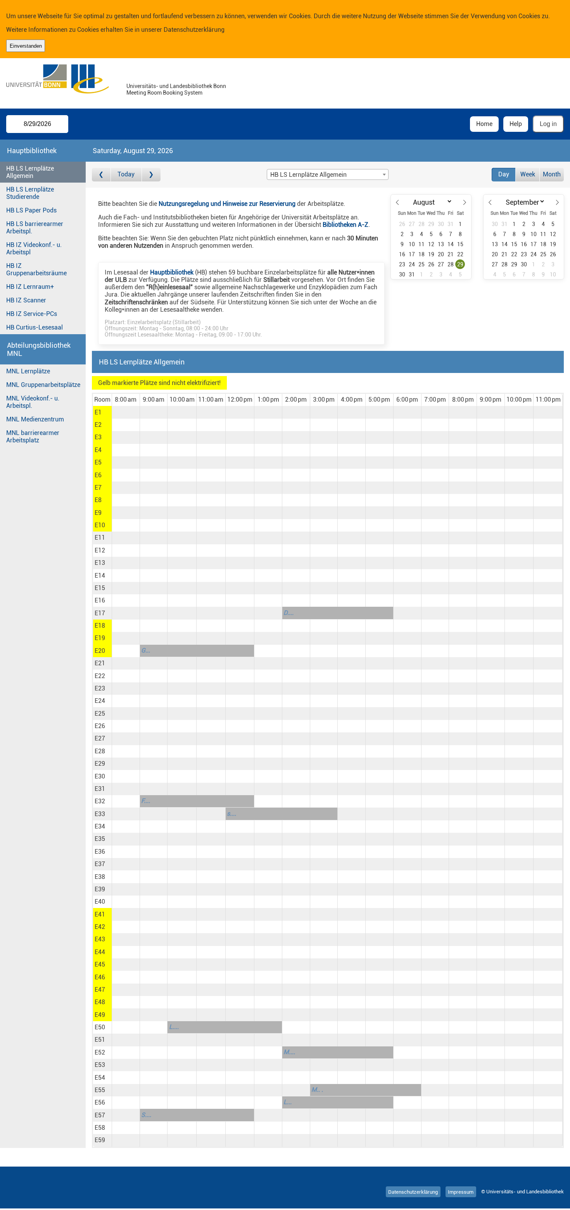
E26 (100, 726)
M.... (289, 1052)
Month (552, 174)
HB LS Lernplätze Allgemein (30, 172)
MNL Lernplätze (28, 371)
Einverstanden (26, 46)
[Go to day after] (151, 174)
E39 (100, 889)
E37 (100, 864)
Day (503, 174)
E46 (100, 977)
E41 (100, 914)
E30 (100, 776)
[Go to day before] (101, 174)
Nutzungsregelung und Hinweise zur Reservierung (227, 203)
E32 (100, 801)
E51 (100, 1039)
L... (287, 1102)
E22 (100, 676)
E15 (100, 588)
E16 (100, 600)
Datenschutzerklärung (194, 29)
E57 (100, 1115)
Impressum (460, 1191)
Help (516, 124)
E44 (100, 952)
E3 (98, 437)
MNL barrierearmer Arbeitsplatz (32, 436)
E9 (98, 512)
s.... (231, 813)
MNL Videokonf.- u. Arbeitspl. (32, 402)
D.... (288, 612)
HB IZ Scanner (26, 300)
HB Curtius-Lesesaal (34, 327)
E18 (100, 625)
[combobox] (328, 174)
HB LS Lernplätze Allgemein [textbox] (308, 174)
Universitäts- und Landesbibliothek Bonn (176, 86)
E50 (100, 1027)
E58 (100, 1127)
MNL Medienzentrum (35, 419)
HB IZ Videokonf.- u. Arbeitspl (34, 248)
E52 (100, 1052)
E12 (100, 550)
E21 (100, 663)
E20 (100, 650)
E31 (100, 788)
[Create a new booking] (126, 412)
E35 (100, 838)
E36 (100, 851)
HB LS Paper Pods (31, 210)
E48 (100, 1002)
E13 (100, 562)
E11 (100, 537)
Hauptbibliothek (171, 272)
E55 (100, 1090)
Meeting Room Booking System (164, 93)
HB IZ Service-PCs (31, 314)
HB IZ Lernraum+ (30, 286)
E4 (98, 450)
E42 (100, 926)
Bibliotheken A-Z (345, 224)
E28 (100, 751)
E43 (100, 939)
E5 (98, 462)
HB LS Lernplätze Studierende (30, 193)
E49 (100, 1014)
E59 (100, 1140)
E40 (100, 901)
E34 (100, 826)
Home (484, 124)
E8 (98, 500)
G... (145, 650)
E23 (100, 688)
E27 (100, 738)
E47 (100, 989)
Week (527, 174)
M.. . (317, 1089)
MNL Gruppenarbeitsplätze (43, 384)
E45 (100, 964)
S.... (146, 1115)
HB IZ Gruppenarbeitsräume (36, 269)
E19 (100, 638)
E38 (100, 876)
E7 (98, 487)
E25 (100, 713)
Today (126, 174)
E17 (100, 613)
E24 (100, 700)
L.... (174, 1026)
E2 (98, 424)
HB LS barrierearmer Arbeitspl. (34, 227)
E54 (100, 1077)
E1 (98, 412)
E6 (98, 475)
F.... (145, 800)
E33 (100, 814)
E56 (100, 1102)
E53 (100, 1064)
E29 (100, 763)
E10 (100, 525)
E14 (100, 575)
